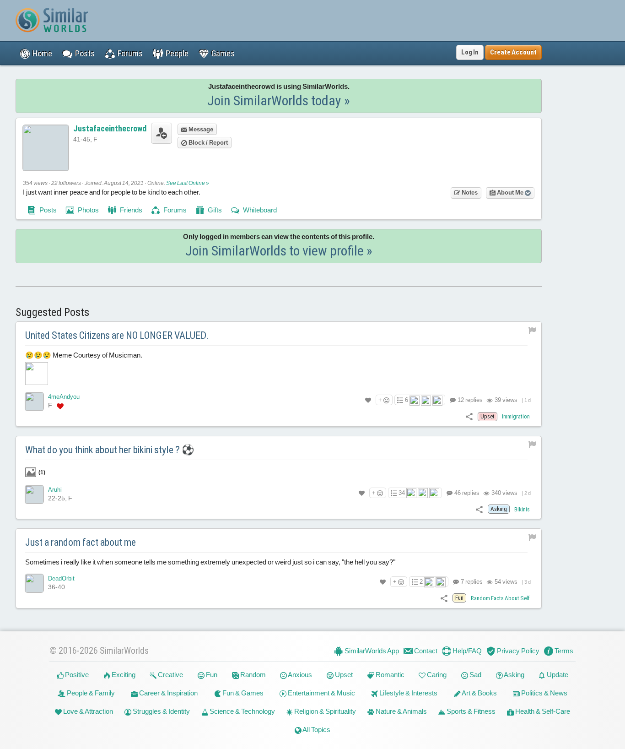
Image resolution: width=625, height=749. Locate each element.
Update (556, 674)
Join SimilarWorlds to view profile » (278, 251)
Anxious (299, 674)
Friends (130, 210)
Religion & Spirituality (324, 711)
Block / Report (207, 142)
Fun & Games (242, 693)
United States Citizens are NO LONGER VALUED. (117, 335)
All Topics (316, 729)
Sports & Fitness (470, 711)
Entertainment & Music (320, 693)
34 (401, 492)
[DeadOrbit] (34, 583)
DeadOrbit (61, 578)
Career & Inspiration (168, 693)
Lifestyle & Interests (407, 693)
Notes (469, 192)
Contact (425, 651)
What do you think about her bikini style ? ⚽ (109, 450)
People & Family (90, 693)
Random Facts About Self (500, 598)
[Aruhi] (34, 494)
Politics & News (543, 693)
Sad (474, 674)
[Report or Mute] (532, 329)
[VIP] (60, 405)
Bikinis (522, 509)
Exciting (122, 674)
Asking (513, 674)
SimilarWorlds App (371, 651)
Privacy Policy (517, 651)
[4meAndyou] (34, 401)
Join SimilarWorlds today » (278, 100)
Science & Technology (241, 711)
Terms (563, 651)
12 (469, 399)
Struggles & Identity (160, 711)
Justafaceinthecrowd (109, 128)
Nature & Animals (400, 711)
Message (200, 129)
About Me (510, 192)
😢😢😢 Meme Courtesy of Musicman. (83, 355)
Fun (211, 674)
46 (466, 492)
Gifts (214, 210)
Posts (47, 210)
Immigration (516, 416)
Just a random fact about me (80, 542)
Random (252, 674)
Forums (174, 210)
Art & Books (479, 693)
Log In (470, 52)
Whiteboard (259, 210)
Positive (76, 674)
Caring (436, 674)
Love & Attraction (87, 711)
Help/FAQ (466, 651)
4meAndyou (64, 396)
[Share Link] (469, 416)
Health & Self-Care (542, 711)
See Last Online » (187, 183)
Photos (87, 210)
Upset (343, 674)
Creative (169, 674)
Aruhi (55, 489)
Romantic (389, 674)
